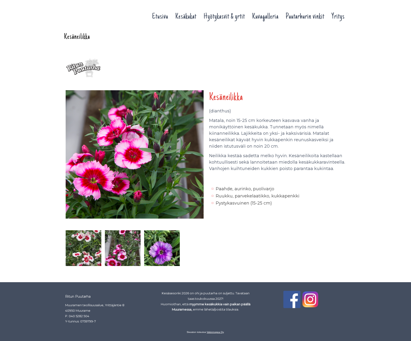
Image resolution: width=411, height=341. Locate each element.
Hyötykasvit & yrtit (224, 17)
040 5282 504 (79, 316)
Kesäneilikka (76, 50)
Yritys (338, 17)
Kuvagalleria (265, 17)
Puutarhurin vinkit (305, 17)
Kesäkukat (185, 17)
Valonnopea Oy (215, 332)
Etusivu (160, 17)
